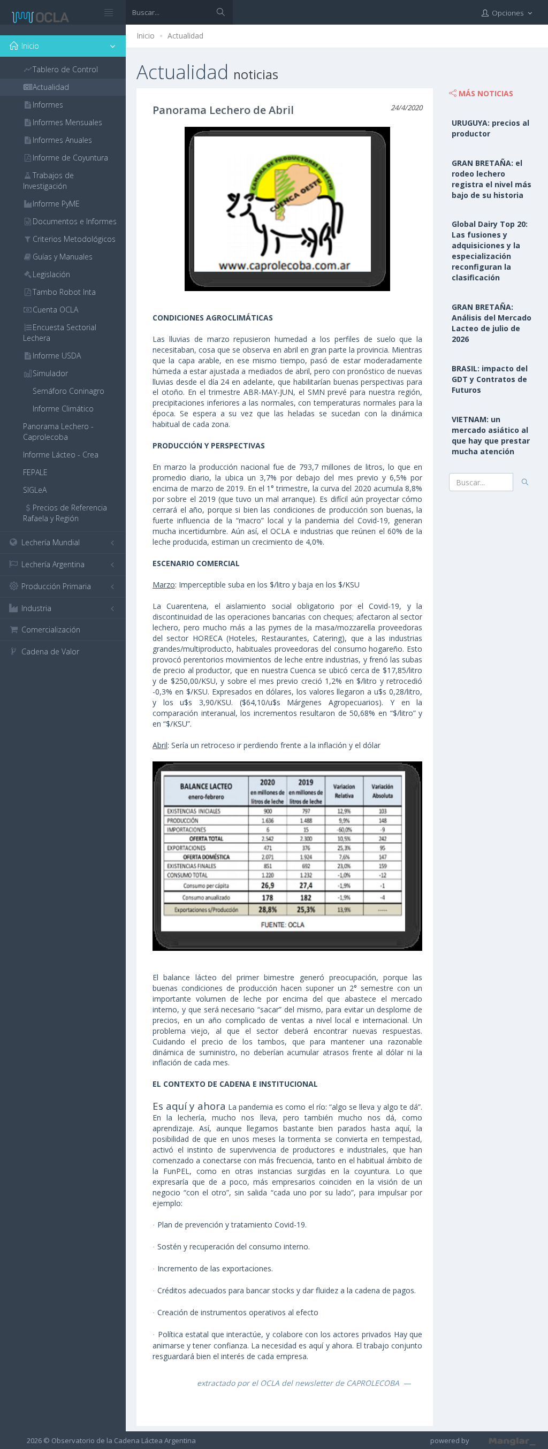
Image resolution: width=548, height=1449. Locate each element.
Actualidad (185, 35)
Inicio (145, 35)
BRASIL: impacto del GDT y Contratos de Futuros (490, 379)
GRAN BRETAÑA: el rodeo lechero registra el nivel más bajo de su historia (491, 179)
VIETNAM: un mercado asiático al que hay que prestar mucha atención (491, 435)
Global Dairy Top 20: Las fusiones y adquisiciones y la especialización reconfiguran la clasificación (490, 251)
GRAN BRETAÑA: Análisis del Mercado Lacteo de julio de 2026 (491, 323)
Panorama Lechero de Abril (223, 110)
